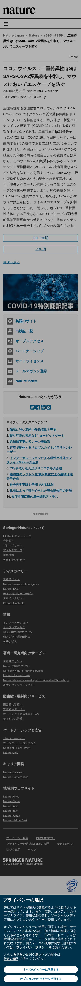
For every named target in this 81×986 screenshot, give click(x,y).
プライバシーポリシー (32, 947)
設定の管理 (11, 958)
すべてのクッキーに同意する (41, 969)
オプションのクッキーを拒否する (41, 978)
